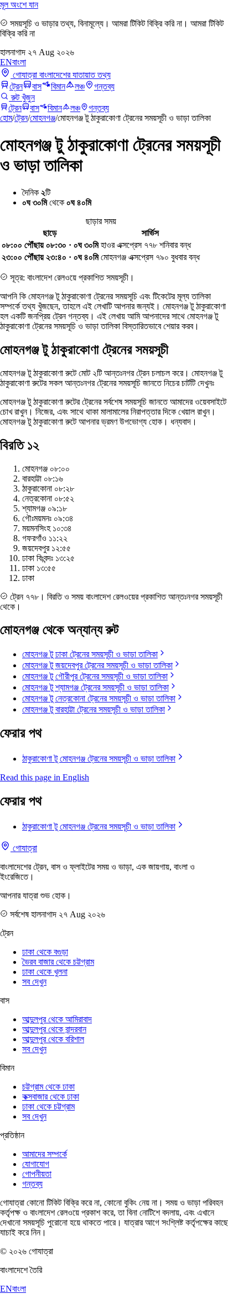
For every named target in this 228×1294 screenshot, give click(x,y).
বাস (37, 86)
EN (6, 62)
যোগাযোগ (35, 1164)
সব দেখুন (34, 981)
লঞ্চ (80, 86)
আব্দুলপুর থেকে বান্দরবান (54, 1029)
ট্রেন (16, 86)
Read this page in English (44, 777)
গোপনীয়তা (36, 1174)
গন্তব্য (104, 86)
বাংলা (19, 62)
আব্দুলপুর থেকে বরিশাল (53, 1039)
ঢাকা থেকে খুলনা (45, 971)
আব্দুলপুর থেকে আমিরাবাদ (57, 1019)
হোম (6, 118)
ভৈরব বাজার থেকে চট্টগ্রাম (58, 961)
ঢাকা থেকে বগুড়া (45, 952)
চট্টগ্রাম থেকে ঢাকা (48, 1086)
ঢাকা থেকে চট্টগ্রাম (48, 1106)
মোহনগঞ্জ (42, 118)
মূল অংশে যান (19, 4)
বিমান (58, 86)
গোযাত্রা (24, 848)
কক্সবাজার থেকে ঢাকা (50, 1096)
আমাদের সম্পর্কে (44, 1154)
